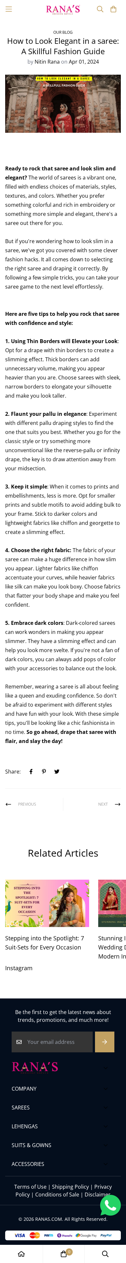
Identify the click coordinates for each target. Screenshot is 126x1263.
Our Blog (63, 32)
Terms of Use (30, 1186)
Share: (13, 771)
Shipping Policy (70, 1186)
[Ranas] (63, 9)
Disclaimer (97, 1194)
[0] (63, 1254)
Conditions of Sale (57, 1194)
